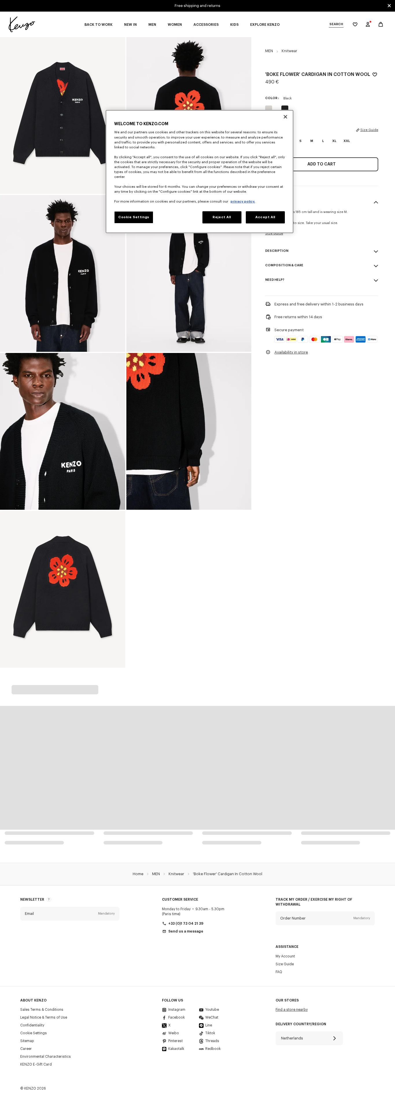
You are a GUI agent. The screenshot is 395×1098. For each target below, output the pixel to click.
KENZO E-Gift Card (36, 1064)
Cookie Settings (33, 1033)
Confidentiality (32, 1025)
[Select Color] (268, 108)
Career (26, 1048)
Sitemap (27, 1041)
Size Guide (369, 130)
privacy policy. (242, 201)
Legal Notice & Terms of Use (43, 1017)
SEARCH (336, 24)
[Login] (368, 24)
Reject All (222, 217)
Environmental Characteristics (45, 1056)
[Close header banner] (389, 6)
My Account (285, 956)
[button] (69, 914)
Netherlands (292, 1038)
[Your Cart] (380, 24)
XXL (347, 141)
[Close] (285, 116)
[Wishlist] (374, 75)
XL (334, 141)
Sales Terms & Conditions (41, 1009)
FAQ (279, 972)
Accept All (265, 217)
